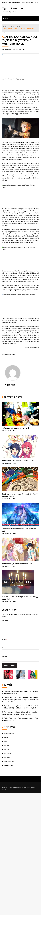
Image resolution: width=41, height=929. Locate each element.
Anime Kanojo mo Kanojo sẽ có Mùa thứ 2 (18, 461)
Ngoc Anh (18, 49)
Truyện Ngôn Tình (9, 761)
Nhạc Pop (6, 745)
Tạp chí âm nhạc (13, 8)
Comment (5, 620)
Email (4, 648)
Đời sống (6, 737)
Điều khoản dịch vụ (27, 2)
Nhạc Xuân (7, 757)
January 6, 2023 (6, 431)
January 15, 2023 (7, 49)
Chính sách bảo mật (14, 2)
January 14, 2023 (7, 601)
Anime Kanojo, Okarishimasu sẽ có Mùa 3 (17, 564)
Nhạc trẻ (6, 749)
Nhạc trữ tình (7, 753)
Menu (6, 18)
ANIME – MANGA (9, 733)
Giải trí (5, 741)
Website (4, 656)
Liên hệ (36, 2)
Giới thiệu (4, 2)
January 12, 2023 (7, 533)
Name (4, 639)
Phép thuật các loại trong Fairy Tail (15, 428)
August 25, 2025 (7, 499)
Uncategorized (8, 765)
